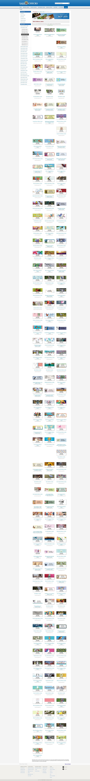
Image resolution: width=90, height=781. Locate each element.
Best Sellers (22, 16)
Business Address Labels (24, 46)
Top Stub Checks (23, 18)
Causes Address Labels (24, 53)
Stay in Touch (68, 764)
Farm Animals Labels (25, 36)
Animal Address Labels (24, 27)
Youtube (65, 769)
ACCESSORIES (61, 7)
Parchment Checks (23, 769)
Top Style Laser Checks (31, 769)
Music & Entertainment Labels (25, 75)
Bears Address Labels (25, 32)
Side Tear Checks (23, 20)
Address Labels (42, 11)
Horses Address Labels (25, 39)
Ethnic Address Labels (24, 63)
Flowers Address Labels (24, 67)
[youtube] (63, 769)
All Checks (22, 13)
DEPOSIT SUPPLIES (49, 7)
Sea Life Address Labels (25, 41)
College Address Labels (24, 58)
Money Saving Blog (52, 775)
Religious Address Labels (24, 79)
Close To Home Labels (24, 56)
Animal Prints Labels (25, 29)
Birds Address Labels (25, 34)
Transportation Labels (24, 84)
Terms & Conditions (52, 769)
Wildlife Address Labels (25, 44)
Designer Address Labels (24, 60)
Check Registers (45, 772)
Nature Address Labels (24, 77)
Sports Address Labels (24, 82)
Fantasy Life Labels (23, 65)
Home (38, 11)
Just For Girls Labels (23, 72)
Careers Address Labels (24, 48)
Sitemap (51, 777)
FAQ (50, 774)
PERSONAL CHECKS (26, 7)
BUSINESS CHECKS (34, 7)
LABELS (66, 7)
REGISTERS (55, 7)
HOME (21, 7)
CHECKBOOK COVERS (41, 7)
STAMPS (21, 9)
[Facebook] (63, 767)
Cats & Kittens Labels (24, 51)
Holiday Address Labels (24, 70)
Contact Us (51, 772)
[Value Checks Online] (28, 3)
